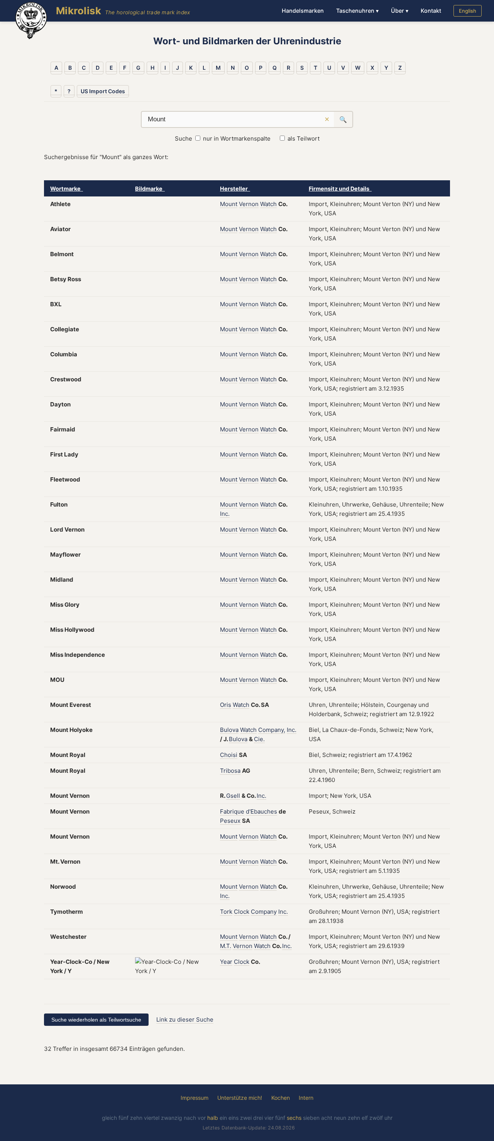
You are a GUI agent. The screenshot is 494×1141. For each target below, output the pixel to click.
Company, (271, 729)
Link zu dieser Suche (184, 1019)
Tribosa (230, 770)
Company (264, 911)
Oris (225, 704)
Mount (228, 204)
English (467, 11)
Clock (241, 911)
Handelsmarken (303, 10)
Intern (306, 1097)
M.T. (225, 946)
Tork (226, 911)
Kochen (280, 1097)
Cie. (259, 739)
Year (226, 961)
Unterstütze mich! (239, 1097)
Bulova (229, 729)
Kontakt (431, 10)
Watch (268, 204)
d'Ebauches (261, 811)
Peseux (230, 820)
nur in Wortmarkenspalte (237, 138)
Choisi (228, 754)
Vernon (249, 204)
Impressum (194, 1097)
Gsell (233, 795)
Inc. (225, 513)
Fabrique (232, 811)
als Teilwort (304, 138)
